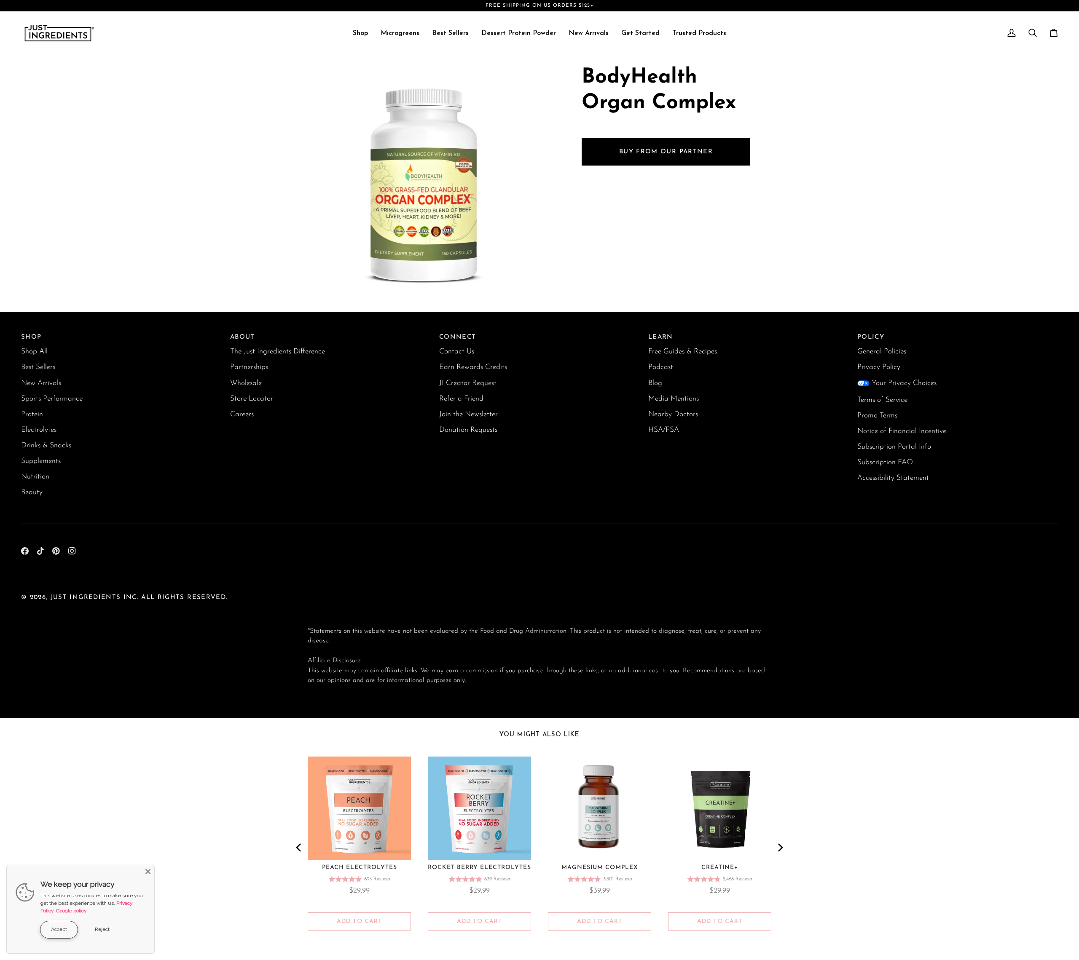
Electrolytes (38, 429)
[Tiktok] (40, 551)
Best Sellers (38, 367)
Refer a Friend (461, 398)
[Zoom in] (323, 280)
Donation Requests (468, 429)
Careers (242, 414)
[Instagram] (72, 551)
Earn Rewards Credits (473, 367)
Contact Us (456, 351)
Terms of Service (882, 400)
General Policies (881, 351)
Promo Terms (877, 415)
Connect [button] (457, 337)
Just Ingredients (86, 597)
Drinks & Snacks (46, 445)
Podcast (660, 367)
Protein (32, 414)
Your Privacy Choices (904, 383)
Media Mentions (673, 398)
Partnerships (249, 367)
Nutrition (35, 476)
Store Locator (251, 398)
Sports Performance (52, 398)
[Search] (1032, 33)
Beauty (32, 492)
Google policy (71, 911)
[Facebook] (25, 551)
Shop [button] (31, 337)
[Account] (1011, 33)
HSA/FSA (663, 429)
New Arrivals (41, 383)
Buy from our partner (666, 151)
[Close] (148, 871)
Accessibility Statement (893, 477)
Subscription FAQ (885, 462)
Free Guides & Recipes (682, 351)
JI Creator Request (468, 383)
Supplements (41, 461)
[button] (360, 33)
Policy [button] (870, 337)
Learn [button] (660, 337)
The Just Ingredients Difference (277, 351)
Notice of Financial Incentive (901, 431)
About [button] (242, 337)
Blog (655, 383)
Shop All (34, 351)
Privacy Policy (878, 367)
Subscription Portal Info (894, 446)
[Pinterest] (56, 551)
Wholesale (246, 383)
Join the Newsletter (468, 414)
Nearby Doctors (673, 414)
